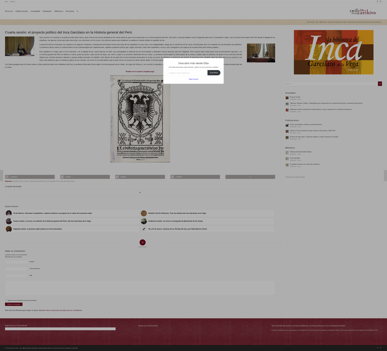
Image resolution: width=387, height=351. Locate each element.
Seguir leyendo (193, 79)
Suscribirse (214, 73)
